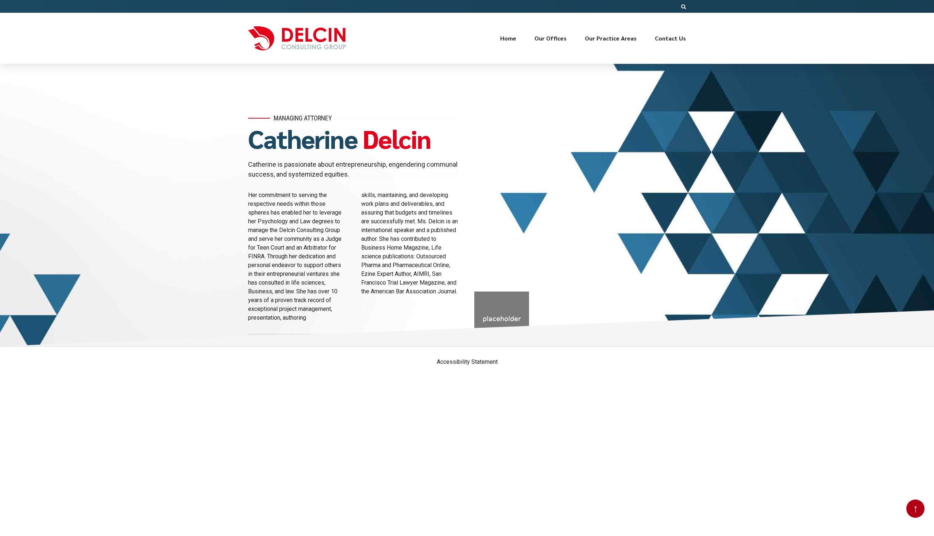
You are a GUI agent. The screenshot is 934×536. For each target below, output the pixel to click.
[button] (683, 6)
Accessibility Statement (467, 361)
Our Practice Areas (611, 38)
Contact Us (670, 38)
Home (508, 38)
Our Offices (550, 38)
